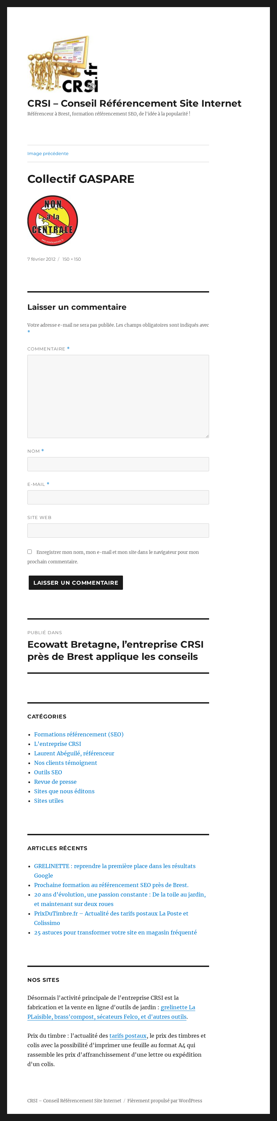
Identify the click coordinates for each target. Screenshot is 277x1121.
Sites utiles (49, 800)
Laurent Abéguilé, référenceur (74, 753)
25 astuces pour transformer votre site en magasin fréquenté (115, 932)
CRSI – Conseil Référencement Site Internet (134, 103)
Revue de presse (55, 781)
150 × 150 (71, 259)
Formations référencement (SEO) (79, 734)
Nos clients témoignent (65, 762)
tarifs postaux (128, 1035)
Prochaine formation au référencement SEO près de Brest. (111, 885)
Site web (39, 517)
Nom (35, 451)
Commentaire (48, 349)
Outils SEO (48, 772)
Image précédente (48, 153)
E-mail (38, 484)
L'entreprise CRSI (57, 743)
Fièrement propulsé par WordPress (164, 1101)
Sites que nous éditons (64, 791)
